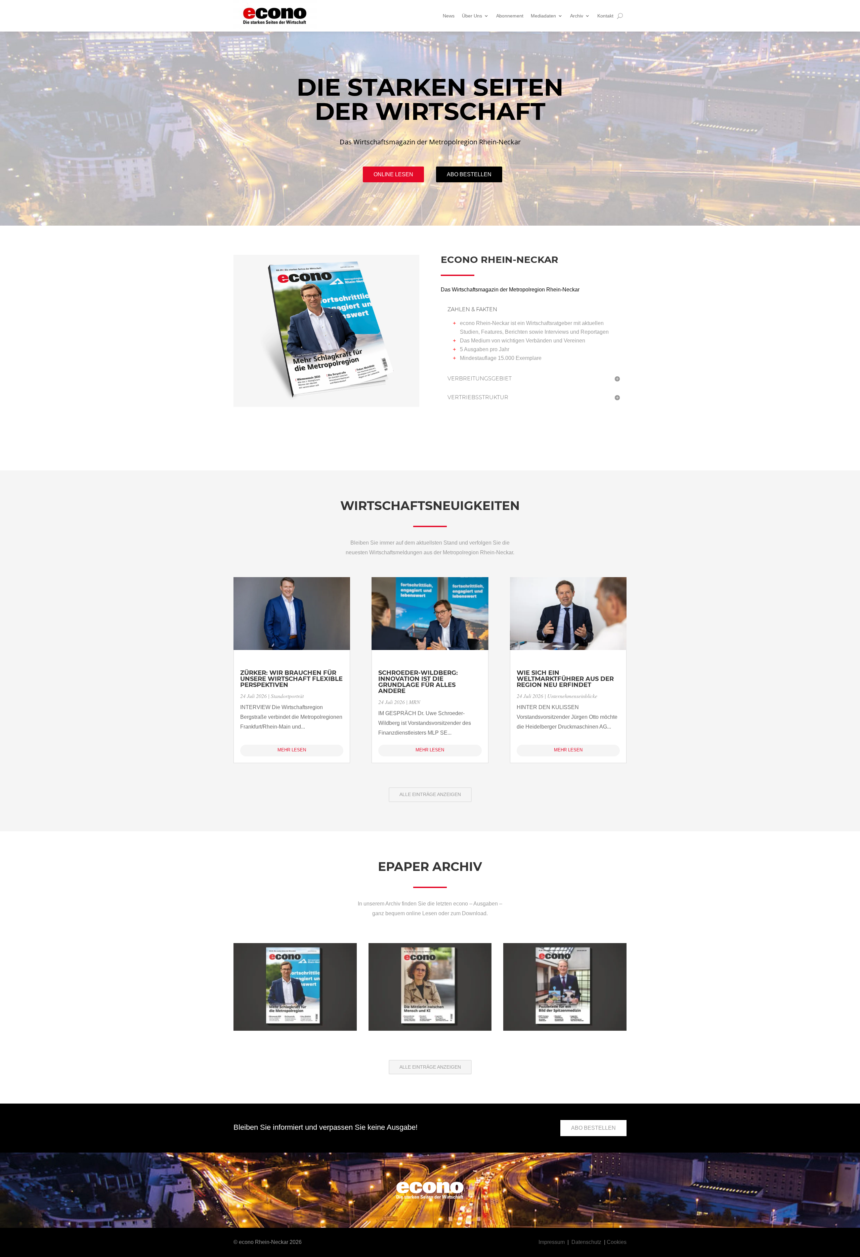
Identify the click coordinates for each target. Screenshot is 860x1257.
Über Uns (472, 15)
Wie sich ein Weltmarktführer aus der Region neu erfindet (565, 679)
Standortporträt (287, 695)
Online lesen (393, 174)
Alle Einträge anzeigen (430, 794)
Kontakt (605, 15)
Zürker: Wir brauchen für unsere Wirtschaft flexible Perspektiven (291, 679)
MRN (414, 701)
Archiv (576, 15)
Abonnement (509, 15)
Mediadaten (543, 15)
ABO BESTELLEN (593, 1128)
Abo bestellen (469, 174)
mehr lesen (291, 749)
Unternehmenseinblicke (572, 695)
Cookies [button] (617, 1242)
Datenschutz (586, 1242)
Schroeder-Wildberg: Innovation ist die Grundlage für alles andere (418, 682)
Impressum (552, 1242)
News (449, 15)
